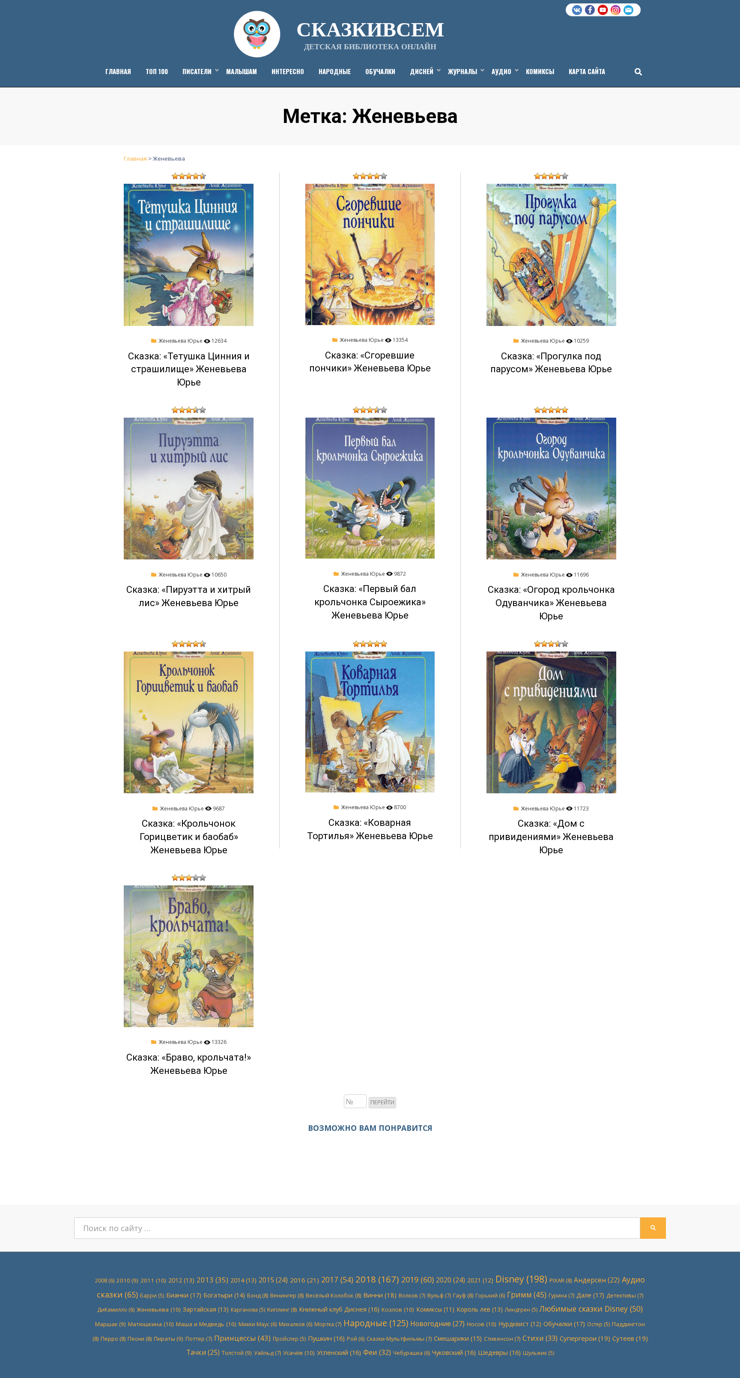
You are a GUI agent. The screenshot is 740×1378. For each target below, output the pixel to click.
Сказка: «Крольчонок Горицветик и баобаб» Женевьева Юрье (189, 836)
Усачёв (299, 1353)
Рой (355, 1338)
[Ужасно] (175, 176)
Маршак (110, 1324)
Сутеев (630, 1338)
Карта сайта (587, 71)
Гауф (463, 1295)
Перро (113, 1338)
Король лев (480, 1309)
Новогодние (437, 1323)
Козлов (398, 1309)
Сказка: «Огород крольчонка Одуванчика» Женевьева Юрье (551, 603)
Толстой (237, 1353)
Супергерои (585, 1338)
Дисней (421, 71)
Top (719, 1357)
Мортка (327, 1324)
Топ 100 (157, 71)
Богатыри (224, 1295)
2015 (273, 1280)
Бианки (183, 1295)
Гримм (526, 1295)
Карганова (248, 1309)
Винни (380, 1295)
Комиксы (540, 71)
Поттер (198, 1338)
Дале (590, 1295)
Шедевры (499, 1352)
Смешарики (458, 1338)
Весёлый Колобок (333, 1295)
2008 (104, 1280)
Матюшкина (151, 1324)
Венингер (287, 1295)
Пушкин (326, 1338)
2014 (243, 1280)
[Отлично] (202, 176)
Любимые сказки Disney (591, 1308)
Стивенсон (502, 1338)
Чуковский (454, 1352)
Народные (335, 71)
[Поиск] (636, 71)
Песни (140, 1338)
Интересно (288, 71)
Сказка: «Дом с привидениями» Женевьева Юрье (551, 836)
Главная (118, 71)
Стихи (540, 1338)
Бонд (257, 1295)
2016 (304, 1280)
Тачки (203, 1352)
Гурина (561, 1295)
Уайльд (267, 1353)
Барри (152, 1295)
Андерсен (597, 1280)
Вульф (439, 1295)
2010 (127, 1280)
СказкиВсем (370, 28)
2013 (212, 1280)
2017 (337, 1279)
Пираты (168, 1338)
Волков (412, 1295)
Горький (490, 1295)
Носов (481, 1324)
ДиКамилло (115, 1309)
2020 (450, 1280)
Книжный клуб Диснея (339, 1309)
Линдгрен (521, 1309)
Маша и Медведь (206, 1324)
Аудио (501, 71)
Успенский (339, 1352)
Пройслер (289, 1338)
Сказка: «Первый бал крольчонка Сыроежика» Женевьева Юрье (370, 602)
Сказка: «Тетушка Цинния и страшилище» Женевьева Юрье (189, 369)
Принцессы (242, 1338)
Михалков (295, 1324)
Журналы (462, 71)
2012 (181, 1280)
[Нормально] (188, 176)
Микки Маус (258, 1324)
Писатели (197, 71)
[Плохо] (182, 176)
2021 (480, 1280)
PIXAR (560, 1280)
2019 (417, 1279)
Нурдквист (519, 1324)
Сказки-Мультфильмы (399, 1338)
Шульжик (538, 1353)
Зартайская (206, 1309)
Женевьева (159, 1309)
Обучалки (380, 71)
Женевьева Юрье (180, 340)
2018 (377, 1279)
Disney (521, 1279)
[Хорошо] (195, 176)
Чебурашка (411, 1353)
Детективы (624, 1295)
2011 (153, 1280)
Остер (598, 1324)
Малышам (241, 71)
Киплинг (282, 1309)
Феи (377, 1352)
